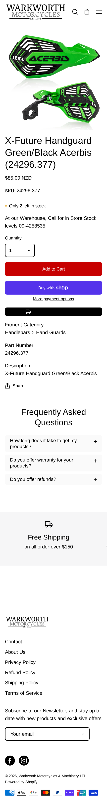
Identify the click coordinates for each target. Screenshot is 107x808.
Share (18, 385)
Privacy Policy (20, 662)
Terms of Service (23, 693)
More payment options (53, 299)
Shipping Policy (21, 682)
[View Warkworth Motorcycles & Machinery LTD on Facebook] (10, 761)
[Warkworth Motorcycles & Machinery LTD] (36, 12)
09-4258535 (32, 226)
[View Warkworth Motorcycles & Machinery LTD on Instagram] (24, 761)
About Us (15, 652)
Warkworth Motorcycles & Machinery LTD (53, 776)
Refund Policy (20, 672)
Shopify (31, 782)
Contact (13, 641)
